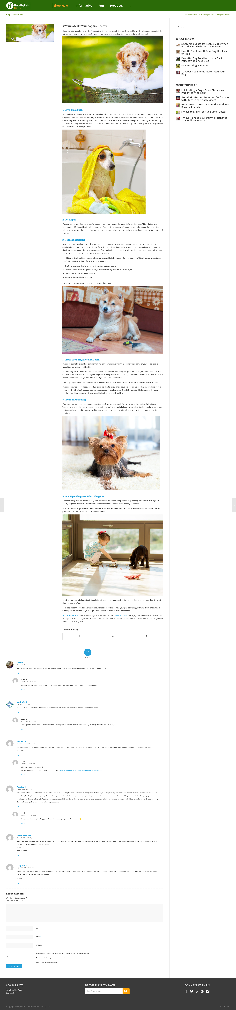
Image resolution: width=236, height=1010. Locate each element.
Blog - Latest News (14, 14)
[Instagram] (228, 1006)
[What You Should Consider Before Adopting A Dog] (2, 505)
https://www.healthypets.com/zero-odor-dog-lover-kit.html (80, 770)
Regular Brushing (75, 239)
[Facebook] (220, 1006)
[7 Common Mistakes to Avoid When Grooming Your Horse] (234, 505)
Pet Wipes (70, 219)
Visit (14, 990)
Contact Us (10, 993)
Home (196, 15)
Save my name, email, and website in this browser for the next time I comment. (63, 953)
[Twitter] (224, 1006)
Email (38, 936)
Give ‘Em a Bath (74, 109)
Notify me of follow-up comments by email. (50, 958)
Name (39, 928)
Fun (201, 15)
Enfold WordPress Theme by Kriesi (39, 1007)
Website (39, 945)
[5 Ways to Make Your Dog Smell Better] (30, 33)
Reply (18, 673)
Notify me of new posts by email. (47, 962)
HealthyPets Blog (20, 1007)
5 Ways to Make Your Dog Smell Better (84, 26)
